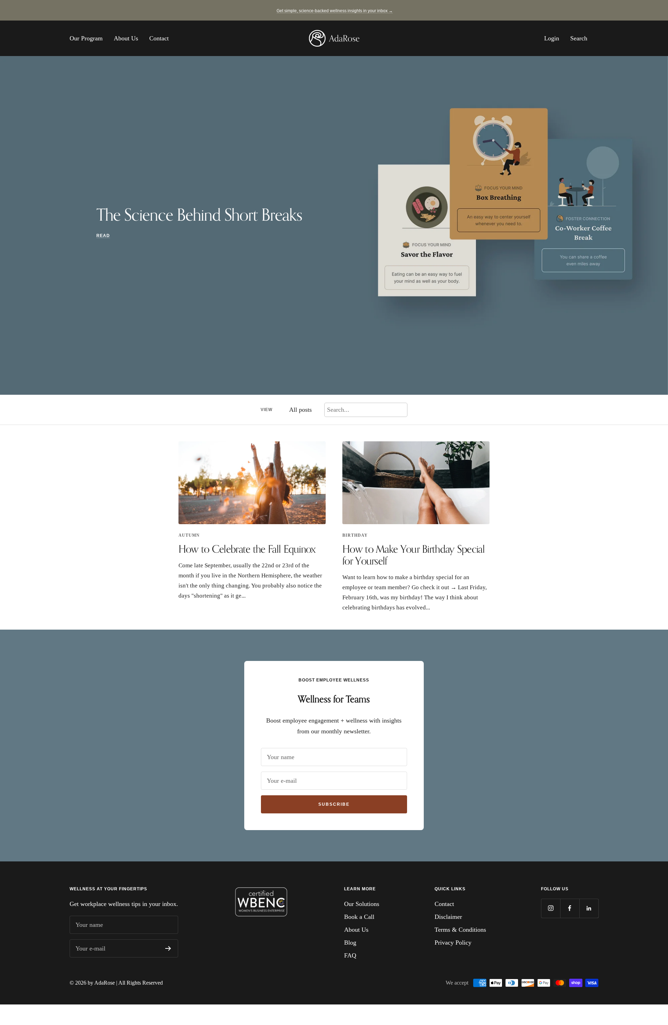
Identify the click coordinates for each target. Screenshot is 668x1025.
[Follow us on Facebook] (569, 908)
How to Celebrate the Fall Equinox (247, 548)
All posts (300, 409)
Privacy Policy (453, 942)
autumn (189, 535)
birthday (355, 535)
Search (578, 38)
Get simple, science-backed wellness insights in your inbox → (335, 10)
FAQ (350, 955)
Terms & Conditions (460, 929)
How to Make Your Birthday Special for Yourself (413, 554)
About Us (126, 38)
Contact (159, 38)
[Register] (168, 948)
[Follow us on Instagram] (550, 908)
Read (103, 235)
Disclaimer (448, 916)
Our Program (86, 38)
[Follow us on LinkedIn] (588, 908)
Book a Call (359, 916)
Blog (350, 942)
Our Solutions (361, 903)
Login (551, 38)
